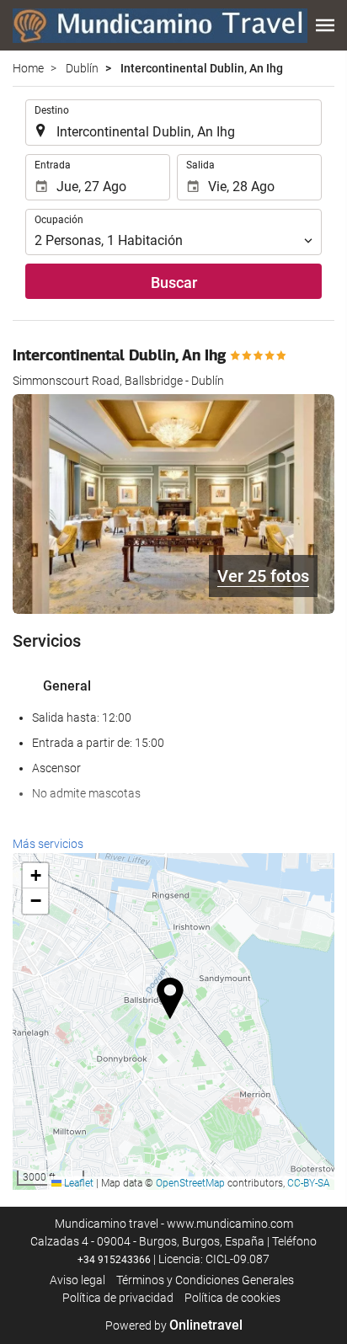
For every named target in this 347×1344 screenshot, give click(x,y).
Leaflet (77, 1183)
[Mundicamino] (160, 25)
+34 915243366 (114, 1260)
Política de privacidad (118, 1297)
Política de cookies (232, 1297)
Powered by (174, 1325)
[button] (325, 25)
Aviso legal (77, 1280)
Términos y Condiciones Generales (205, 1280)
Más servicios (48, 844)
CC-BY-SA (308, 1183)
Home (28, 68)
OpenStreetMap (190, 1183)
